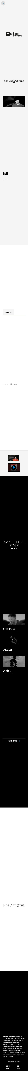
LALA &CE (7, 649)
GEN (18, 1066)
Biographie (8, 312)
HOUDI (18, 1068)
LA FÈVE (6, 670)
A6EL (7, 1068)
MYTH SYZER (9, 628)
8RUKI (8, 1066)
